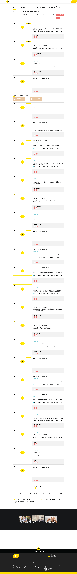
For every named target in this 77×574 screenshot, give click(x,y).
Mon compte (69, 2)
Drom (24, 564)
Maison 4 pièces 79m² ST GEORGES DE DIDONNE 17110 (41, 285)
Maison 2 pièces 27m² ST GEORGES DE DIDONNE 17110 (41, 78)
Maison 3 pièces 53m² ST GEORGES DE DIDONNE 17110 (41, 60)
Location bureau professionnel (58, 565)
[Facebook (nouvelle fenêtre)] (33, 551)
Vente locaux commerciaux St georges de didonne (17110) (24, 502)
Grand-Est (24, 565)
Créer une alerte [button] (60, 14)
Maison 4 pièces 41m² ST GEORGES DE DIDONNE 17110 (41, 231)
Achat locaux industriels (47, 569)
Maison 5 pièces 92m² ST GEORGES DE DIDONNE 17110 (41, 249)
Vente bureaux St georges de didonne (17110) (23, 499)
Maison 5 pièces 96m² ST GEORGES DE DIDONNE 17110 (41, 467)
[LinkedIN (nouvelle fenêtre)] (43, 551)
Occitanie (34, 565)
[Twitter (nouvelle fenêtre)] (38, 551)
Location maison (56, 564)
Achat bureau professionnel (48, 568)
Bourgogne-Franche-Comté (17, 564)
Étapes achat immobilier (23, 522)
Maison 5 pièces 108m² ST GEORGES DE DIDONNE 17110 (41, 213)
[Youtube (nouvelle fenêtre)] (41, 551)
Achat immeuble (46, 570)
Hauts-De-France (26, 566)
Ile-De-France (25, 567)
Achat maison (46, 563)
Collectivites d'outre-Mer (17, 567)
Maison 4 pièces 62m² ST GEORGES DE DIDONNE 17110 (41, 158)
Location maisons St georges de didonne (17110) (51, 499)
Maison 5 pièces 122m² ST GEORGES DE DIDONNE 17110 (41, 340)
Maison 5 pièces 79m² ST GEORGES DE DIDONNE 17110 (41, 267)
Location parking (56, 567)
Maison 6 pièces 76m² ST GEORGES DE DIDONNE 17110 (41, 358)
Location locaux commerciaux (58, 566)
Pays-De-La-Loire (36, 566)
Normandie (35, 563)
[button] (14, 2)
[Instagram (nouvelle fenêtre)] (36, 551)
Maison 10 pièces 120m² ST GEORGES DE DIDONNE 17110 (41, 104)
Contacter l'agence (34, 37)
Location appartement (57, 563)
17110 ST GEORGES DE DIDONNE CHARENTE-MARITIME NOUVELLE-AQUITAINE (48, 31)
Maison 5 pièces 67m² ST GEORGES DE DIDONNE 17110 (41, 376)
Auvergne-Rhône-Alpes (16, 563)
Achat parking (46, 565)
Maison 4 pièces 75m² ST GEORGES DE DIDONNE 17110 (41, 394)
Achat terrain (45, 566)
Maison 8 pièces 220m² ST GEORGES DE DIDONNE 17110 (41, 140)
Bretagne (14, 565)
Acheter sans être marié (49, 522)
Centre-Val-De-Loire (16, 566)
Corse (24, 563)
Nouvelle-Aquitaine (36, 564)
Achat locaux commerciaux (47, 567)
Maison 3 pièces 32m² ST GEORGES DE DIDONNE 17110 (41, 122)
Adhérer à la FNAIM (74, 1)
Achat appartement (46, 564)
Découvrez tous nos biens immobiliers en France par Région (24, 562)
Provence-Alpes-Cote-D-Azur (37, 567)
